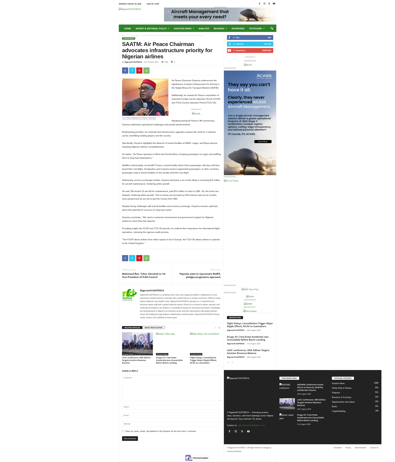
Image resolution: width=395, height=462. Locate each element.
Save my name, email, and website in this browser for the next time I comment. (160, 431)
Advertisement (360, 447)
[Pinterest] (139, 70)
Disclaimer (338, 447)
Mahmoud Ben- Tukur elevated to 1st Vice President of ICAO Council (144, 275)
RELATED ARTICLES (132, 327)
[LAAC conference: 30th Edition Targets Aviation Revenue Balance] (137, 343)
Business (219, 28)
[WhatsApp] (146, 70)
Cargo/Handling (338, 411)
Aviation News (182, 28)
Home (127, 28)
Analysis (204, 28)
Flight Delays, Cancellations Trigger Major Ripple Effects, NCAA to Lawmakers (203, 360)
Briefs (334, 406)
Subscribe (266, 50)
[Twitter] (132, 70)
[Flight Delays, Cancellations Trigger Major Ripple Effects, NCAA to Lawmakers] (205, 343)
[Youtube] (274, 4)
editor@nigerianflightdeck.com (251, 425)
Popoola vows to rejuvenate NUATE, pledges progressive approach (200, 275)
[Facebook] (260, 4)
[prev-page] (215, 327)
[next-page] (219, 327)
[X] (269, 4)
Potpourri (255, 28)
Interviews (238, 28)
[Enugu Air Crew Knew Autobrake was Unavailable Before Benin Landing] (171, 343)
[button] (271, 28)
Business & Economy (341, 397)
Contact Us (374, 447)
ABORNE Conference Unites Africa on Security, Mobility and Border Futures (310, 387)
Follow (267, 44)
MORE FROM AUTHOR (153, 327)
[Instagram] (264, 4)
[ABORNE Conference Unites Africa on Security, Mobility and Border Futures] (287, 389)
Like (269, 37)
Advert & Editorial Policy (151, 28)
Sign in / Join (153, 4)
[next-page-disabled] (232, 362)
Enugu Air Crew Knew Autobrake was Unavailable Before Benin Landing (169, 360)
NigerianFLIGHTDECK (133, 62)
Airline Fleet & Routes (341, 388)
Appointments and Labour (343, 402)
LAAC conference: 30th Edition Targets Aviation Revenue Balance (136, 360)
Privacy (348, 447)
